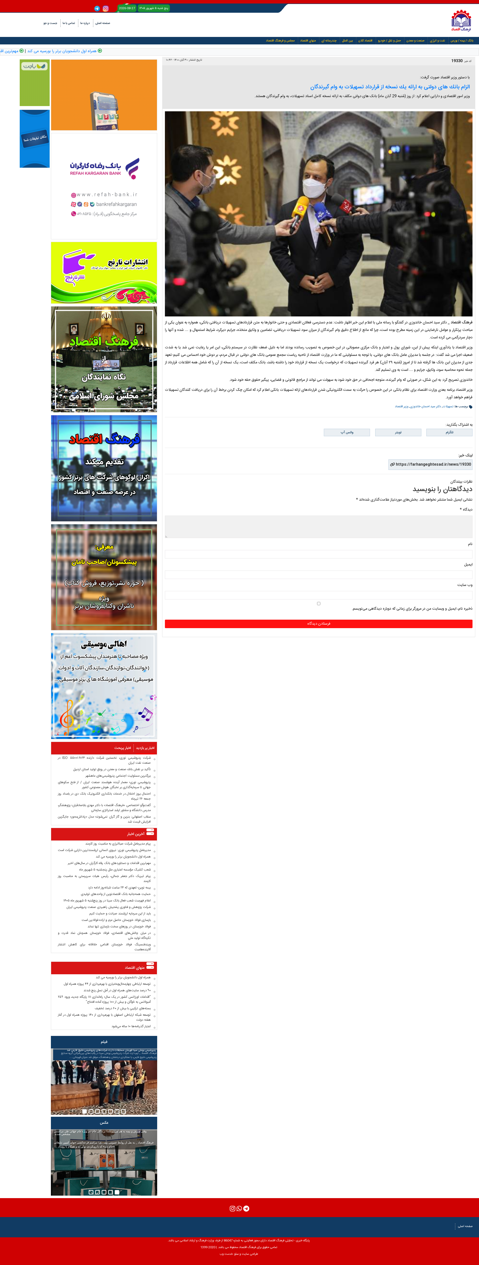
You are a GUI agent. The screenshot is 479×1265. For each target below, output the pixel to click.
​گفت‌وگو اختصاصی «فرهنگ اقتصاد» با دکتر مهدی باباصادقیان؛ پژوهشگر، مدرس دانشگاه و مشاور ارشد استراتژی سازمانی (104, 808)
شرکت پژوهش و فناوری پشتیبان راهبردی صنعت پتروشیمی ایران (108, 907)
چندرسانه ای (329, 40)
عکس (104, 1123)
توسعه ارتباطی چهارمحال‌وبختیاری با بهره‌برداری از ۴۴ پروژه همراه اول (107, 984)
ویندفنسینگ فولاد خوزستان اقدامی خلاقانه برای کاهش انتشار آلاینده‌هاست (104, 947)
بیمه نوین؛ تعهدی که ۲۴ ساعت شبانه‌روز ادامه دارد (119, 887)
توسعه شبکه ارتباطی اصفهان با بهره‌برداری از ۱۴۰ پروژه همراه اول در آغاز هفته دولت (104, 1017)
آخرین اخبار (135, 834)
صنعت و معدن (415, 40)
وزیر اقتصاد (401, 406)
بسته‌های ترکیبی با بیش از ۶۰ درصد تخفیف (123, 1008)
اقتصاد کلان (365, 40)
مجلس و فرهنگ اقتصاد (280, 40)
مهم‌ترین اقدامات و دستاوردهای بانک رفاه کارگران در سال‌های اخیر (109, 863)
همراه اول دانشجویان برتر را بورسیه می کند (95, 51)
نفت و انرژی (437, 40)
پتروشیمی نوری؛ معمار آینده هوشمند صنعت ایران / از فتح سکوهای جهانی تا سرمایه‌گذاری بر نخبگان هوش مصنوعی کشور (104, 785)
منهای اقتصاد (308, 40)
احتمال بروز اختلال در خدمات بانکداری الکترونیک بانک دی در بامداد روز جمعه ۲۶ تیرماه (104, 796)
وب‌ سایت (465, 585)
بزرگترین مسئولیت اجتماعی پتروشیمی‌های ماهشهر (118, 776)
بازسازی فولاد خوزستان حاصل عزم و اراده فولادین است (116, 920)
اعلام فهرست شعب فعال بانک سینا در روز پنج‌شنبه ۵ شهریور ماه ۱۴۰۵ (107, 900)
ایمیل (468, 565)
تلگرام (449, 432)
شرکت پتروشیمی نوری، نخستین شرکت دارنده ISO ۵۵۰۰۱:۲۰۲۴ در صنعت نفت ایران (104, 760)
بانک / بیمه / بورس (462, 40)
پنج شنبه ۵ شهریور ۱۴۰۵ (153, 8)
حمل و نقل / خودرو (389, 40)
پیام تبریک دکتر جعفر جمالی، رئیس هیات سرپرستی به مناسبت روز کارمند (104, 878)
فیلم (104, 1042)
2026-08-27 (127, 8)
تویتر (398, 432)
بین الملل (347, 40)
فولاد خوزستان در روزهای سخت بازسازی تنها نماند (119, 926)
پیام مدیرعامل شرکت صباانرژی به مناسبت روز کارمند (118, 843)
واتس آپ (347, 432)
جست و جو (50, 23)
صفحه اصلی (102, 23)
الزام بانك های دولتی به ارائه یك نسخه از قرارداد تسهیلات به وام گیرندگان (390, 87)
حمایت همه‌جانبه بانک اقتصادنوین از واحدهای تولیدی (116, 894)
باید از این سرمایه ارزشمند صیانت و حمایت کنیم (120, 913)
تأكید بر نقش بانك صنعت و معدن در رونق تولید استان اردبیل (112, 769)
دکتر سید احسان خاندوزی (425, 406)
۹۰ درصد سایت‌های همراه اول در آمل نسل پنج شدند (117, 990)
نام (470, 544)
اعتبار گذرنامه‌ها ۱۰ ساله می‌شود (131, 1026)
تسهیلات (448, 406)
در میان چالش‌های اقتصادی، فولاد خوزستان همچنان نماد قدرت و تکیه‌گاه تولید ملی (104, 935)
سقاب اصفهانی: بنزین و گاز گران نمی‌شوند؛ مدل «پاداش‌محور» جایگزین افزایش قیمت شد (104, 819)
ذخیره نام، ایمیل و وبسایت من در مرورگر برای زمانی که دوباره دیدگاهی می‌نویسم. (412, 609)
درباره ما (85, 23)
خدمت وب (226, 1254)
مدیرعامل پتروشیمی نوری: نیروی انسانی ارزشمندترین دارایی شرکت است (104, 850)
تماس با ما (69, 23)
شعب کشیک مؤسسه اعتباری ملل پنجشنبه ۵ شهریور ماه (115, 869)
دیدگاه (466, 510)
